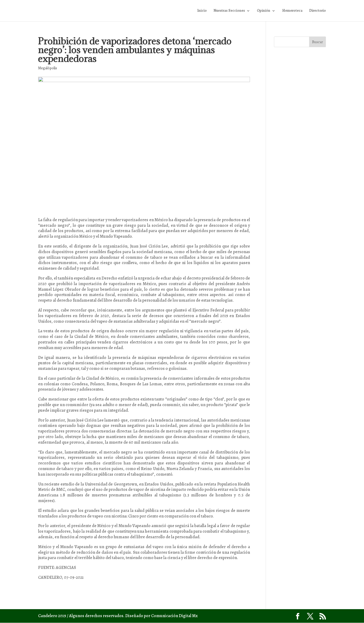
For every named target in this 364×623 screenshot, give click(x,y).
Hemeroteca (292, 11)
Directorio (317, 11)
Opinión (263, 11)
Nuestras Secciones (229, 11)
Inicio (202, 11)
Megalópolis (47, 68)
